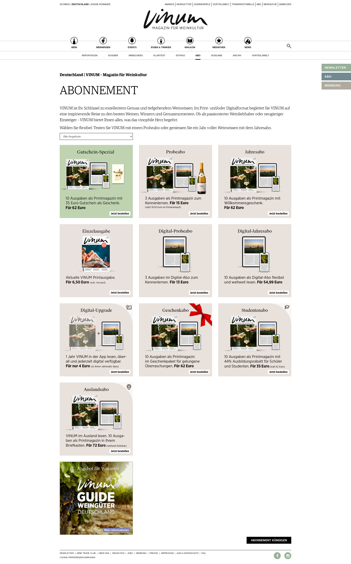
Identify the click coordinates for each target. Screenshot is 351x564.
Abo (259, 4)
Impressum (167, 553)
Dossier (113, 55)
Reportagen (90, 55)
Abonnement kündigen (269, 540)
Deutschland (80, 4)
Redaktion (118, 553)
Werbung (141, 553)
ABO (328, 76)
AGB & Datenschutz (187, 553)
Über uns (104, 553)
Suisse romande (100, 4)
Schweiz (65, 4)
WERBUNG (333, 85)
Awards (169, 4)
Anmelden (285, 4)
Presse (154, 553)
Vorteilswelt (221, 4)
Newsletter (184, 4)
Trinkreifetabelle (243, 4)
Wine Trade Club (86, 553)
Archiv (237, 55)
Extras (180, 55)
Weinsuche (270, 4)
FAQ (204, 553)
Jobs (130, 553)
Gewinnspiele (202, 4)
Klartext (159, 55)
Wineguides (136, 55)
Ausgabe (216, 55)
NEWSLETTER (335, 67)
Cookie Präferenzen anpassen (77, 557)
